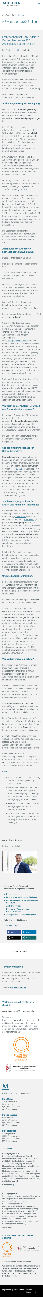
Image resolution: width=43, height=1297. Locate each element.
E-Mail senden (11, 1109)
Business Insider (13, 50)
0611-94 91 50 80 (13, 1123)
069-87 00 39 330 (13, 1138)
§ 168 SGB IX (19, 469)
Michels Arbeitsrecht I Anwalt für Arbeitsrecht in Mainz (11, 4)
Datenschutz (19, 1290)
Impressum (6, 1290)
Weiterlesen (7, 1185)
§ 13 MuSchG (20, 516)
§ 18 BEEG (29, 519)
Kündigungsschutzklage (17, 340)
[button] (14, 932)
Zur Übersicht (21, 951)
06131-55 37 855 (11, 925)
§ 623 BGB (23, 189)
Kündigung (22, 15)
